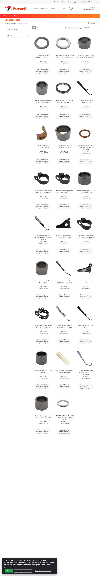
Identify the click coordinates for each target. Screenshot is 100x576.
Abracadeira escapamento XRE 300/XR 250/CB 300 (43, 191)
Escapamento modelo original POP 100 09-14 (64, 282)
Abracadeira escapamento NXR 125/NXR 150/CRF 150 (86, 236)
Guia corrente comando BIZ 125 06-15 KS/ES (65, 371)
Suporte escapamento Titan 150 (86, 282)
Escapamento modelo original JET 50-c (86, 101)
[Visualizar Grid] (34, 27)
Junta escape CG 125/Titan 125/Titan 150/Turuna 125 (64, 101)
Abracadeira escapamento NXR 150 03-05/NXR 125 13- (65, 191)
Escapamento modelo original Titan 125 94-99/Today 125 (86, 372)
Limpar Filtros (12, 29)
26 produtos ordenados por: (74, 28)
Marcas (9, 35)
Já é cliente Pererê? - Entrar (63, 2)
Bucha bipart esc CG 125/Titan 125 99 (43, 146)
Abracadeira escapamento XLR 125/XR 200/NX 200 (43, 326)
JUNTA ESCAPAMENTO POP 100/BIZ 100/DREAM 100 (65, 56)
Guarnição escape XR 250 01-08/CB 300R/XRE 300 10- (86, 56)
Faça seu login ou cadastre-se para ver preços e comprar (42, 71)
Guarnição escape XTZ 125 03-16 (43, 371)
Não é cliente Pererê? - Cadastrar (87, 2)
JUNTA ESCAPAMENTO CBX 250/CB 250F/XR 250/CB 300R (65, 417)
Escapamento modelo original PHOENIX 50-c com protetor (43, 237)
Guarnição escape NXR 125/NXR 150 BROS (64, 146)
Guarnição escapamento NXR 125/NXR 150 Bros (43, 417)
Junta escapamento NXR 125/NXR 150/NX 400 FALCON (86, 147)
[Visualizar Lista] (37, 27)
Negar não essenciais (23, 571)
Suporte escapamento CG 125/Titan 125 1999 (64, 236)
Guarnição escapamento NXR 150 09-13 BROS (43, 101)
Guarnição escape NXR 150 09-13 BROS (43, 282)
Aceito (9, 571)
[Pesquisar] (64, 9)
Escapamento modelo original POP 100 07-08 (64, 326)
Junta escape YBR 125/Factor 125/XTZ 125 (43, 56)
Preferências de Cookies (43, 571)
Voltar (92, 23)
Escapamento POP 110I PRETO (86, 326)
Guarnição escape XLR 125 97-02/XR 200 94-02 (86, 191)
